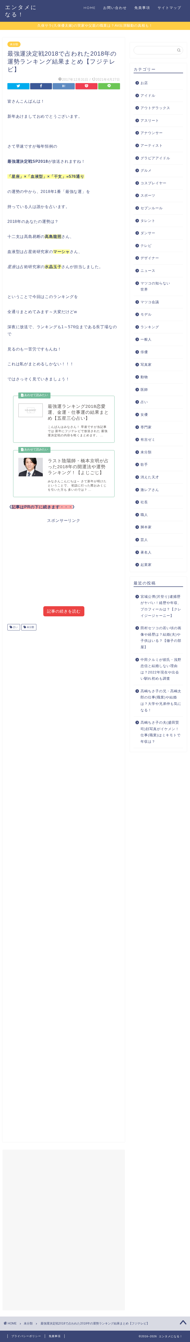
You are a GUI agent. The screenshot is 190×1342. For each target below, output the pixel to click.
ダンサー (148, 233)
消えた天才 (150, 477)
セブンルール (152, 208)
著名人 (146, 552)
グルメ (146, 170)
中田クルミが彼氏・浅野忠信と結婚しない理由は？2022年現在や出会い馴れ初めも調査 (161, 669)
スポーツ (148, 195)
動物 (144, 377)
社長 (144, 502)
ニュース (148, 271)
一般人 (146, 339)
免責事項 (142, 7)
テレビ (146, 246)
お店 (144, 83)
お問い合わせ (115, 7)
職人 (144, 515)
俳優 (144, 352)
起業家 (146, 565)
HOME (90, 7)
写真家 (146, 365)
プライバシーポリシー (26, 1336)
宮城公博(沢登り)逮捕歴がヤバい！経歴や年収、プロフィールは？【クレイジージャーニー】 (161, 606)
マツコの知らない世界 (155, 286)
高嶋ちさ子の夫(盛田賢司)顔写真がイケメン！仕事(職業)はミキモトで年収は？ (161, 732)
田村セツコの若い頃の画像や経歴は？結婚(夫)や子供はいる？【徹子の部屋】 (161, 637)
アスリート (150, 120)
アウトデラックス (155, 108)
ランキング (150, 327)
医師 (144, 390)
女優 (144, 414)
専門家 (146, 427)
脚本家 (146, 527)
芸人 (144, 540)
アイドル (148, 95)
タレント (148, 221)
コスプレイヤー (153, 183)
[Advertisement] (63, 567)
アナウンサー (152, 133)
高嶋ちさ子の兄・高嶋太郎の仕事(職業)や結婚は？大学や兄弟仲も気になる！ (161, 700)
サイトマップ (169, 7)
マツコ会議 (150, 302)
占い (15, 627)
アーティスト (152, 145)
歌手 (144, 464)
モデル (146, 314)
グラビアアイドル (155, 158)
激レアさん (150, 490)
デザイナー (150, 258)
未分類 (14, 44)
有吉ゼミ (148, 439)
